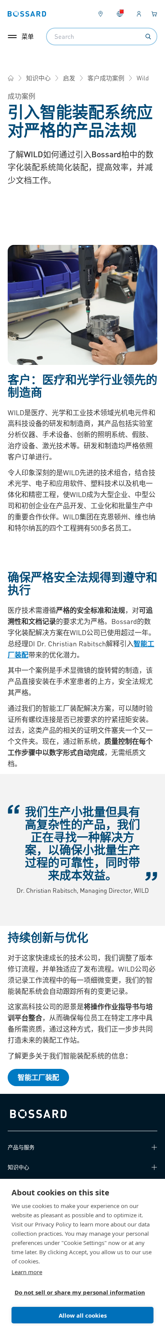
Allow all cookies (83, 1315)
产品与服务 (21, 1146)
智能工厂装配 (38, 1077)
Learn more (27, 1272)
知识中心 (38, 78)
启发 (69, 78)
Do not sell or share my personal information (79, 1292)
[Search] (148, 36)
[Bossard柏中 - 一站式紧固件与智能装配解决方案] (11, 78)
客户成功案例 (105, 78)
